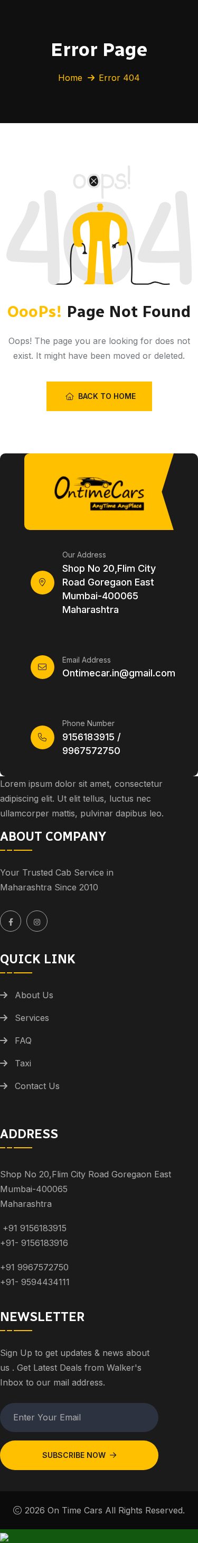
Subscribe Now (74, 1455)
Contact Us (37, 1086)
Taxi (23, 1063)
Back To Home (107, 396)
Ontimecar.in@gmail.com (118, 672)
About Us (34, 995)
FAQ (23, 1040)
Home (70, 77)
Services (32, 1017)
